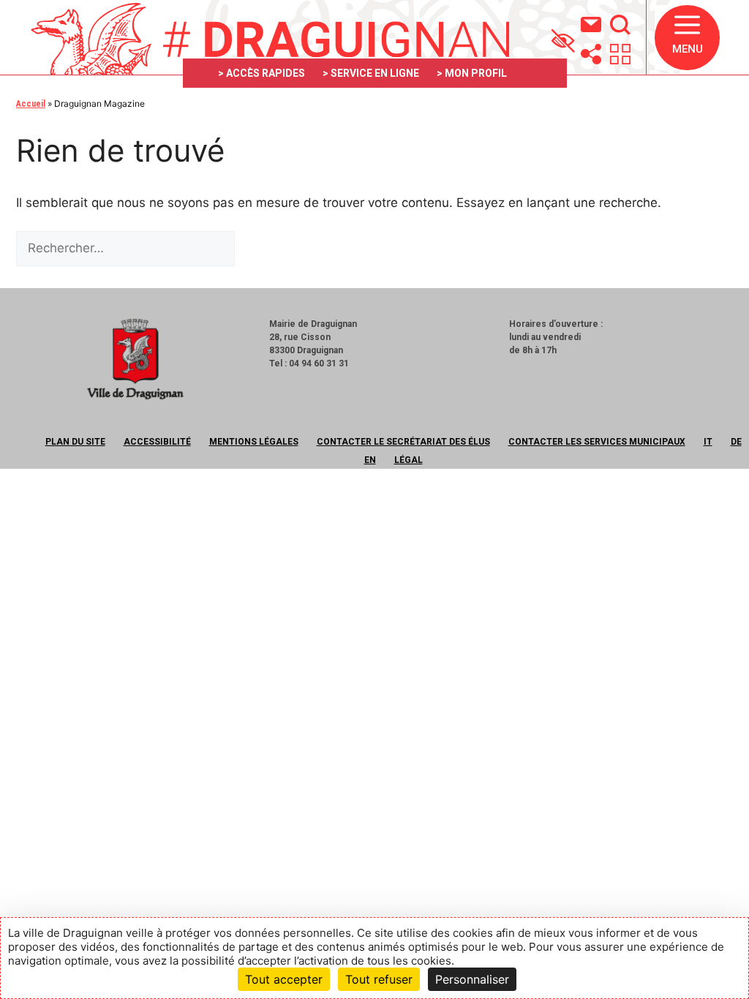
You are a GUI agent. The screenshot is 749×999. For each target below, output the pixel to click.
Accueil (30, 104)
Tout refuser (379, 979)
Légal (408, 460)
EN (370, 460)
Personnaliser (472, 979)
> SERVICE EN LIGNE (371, 73)
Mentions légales (253, 442)
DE (736, 442)
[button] (687, 37)
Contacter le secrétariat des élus (403, 442)
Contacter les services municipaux (596, 442)
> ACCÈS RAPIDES (261, 73)
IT (708, 442)
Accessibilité (157, 442)
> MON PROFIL (472, 73)
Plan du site (75, 442)
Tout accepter (284, 979)
